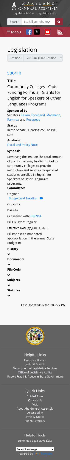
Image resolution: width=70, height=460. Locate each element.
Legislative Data (42, 440)
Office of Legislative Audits (35, 372)
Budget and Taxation (23, 198)
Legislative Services (24, 13)
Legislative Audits (47, 13)
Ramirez (13, 120)
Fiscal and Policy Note (22, 145)
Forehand (38, 115)
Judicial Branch (35, 364)
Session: (15, 58)
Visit (35, 404)
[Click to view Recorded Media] (41, 198)
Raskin (25, 115)
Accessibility (35, 412)
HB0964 (35, 216)
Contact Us (35, 400)
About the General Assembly (35, 408)
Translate (46, 453)
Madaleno (53, 115)
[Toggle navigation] (47, 32)
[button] (35, 254)
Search (14, 22)
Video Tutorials (35, 421)
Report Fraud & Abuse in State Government (35, 376)
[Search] (59, 21)
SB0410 (14, 73)
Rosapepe (33, 120)
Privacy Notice (35, 416)
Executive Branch (35, 360)
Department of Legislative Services (35, 368)
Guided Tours (35, 396)
